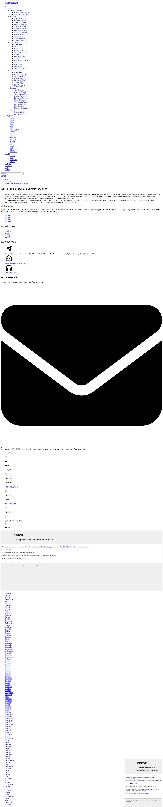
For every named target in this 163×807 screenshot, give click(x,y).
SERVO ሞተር (137, 200)
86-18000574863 (11, 504)
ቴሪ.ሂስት (8, 470)
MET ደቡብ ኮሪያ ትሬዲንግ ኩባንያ (16, 183)
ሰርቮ (74, 202)
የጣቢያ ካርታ (9, 453)
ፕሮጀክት (8, 181)
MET (7, 194)
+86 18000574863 (11, 273)
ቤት (6, 179)
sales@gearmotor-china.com (15, 263)
